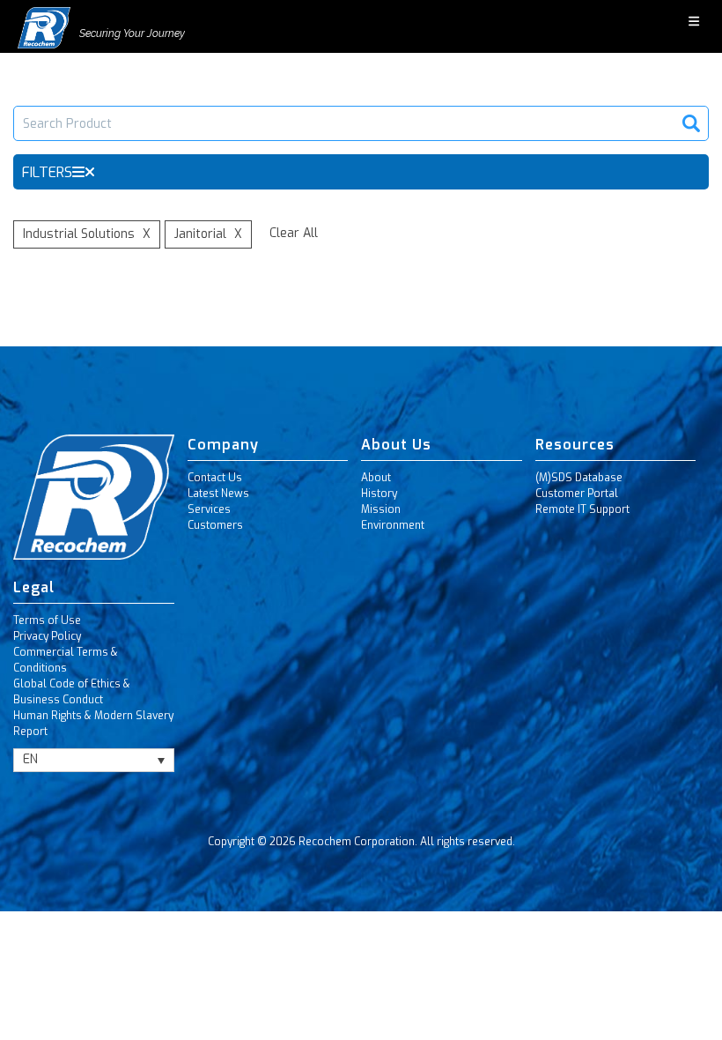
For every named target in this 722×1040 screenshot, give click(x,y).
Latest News (218, 494)
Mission (381, 509)
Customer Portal (576, 494)
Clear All (293, 233)
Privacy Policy (47, 636)
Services (209, 509)
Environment (392, 525)
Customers (215, 525)
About (376, 478)
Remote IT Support (582, 509)
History (379, 494)
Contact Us (215, 478)
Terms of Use (47, 620)
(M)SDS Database (579, 478)
